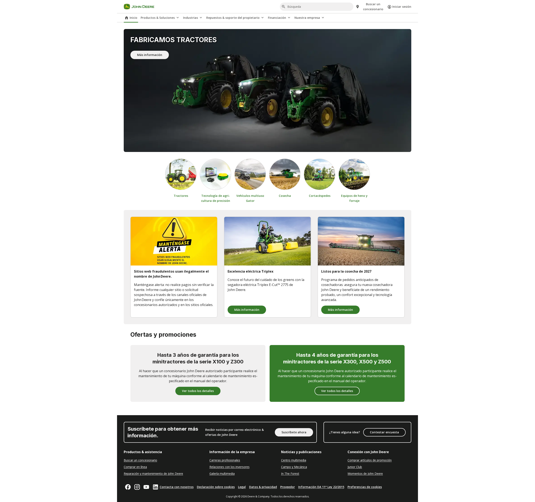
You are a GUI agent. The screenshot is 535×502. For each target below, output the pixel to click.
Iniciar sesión (401, 7)
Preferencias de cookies (365, 487)
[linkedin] (155, 487)
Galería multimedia (222, 473)
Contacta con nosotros (177, 487)
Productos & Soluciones (158, 18)
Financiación (277, 18)
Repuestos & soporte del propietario (233, 18)
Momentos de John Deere (365, 473)
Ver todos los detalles (198, 391)
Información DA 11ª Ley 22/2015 (321, 487)
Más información (149, 55)
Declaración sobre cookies (216, 487)
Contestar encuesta (384, 432)
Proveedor (287, 487)
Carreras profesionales (224, 460)
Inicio (133, 18)
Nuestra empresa (307, 18)
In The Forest (290, 473)
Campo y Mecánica (294, 467)
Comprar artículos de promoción (370, 460)
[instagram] (137, 487)
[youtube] (146, 487)
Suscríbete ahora (294, 432)
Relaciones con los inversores (229, 467)
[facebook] (128, 487)
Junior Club (355, 467)
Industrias (190, 18)
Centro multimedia (293, 460)
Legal (242, 487)
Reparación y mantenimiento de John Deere (153, 473)
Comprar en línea (135, 467)
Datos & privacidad (263, 487)
